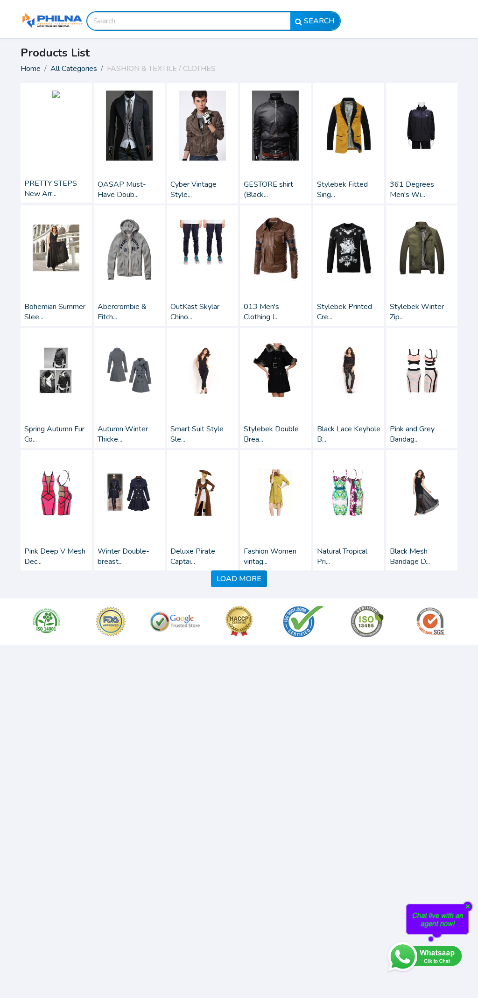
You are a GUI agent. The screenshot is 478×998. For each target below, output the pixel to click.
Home (31, 68)
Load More (239, 579)
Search (318, 21)
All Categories (73, 68)
